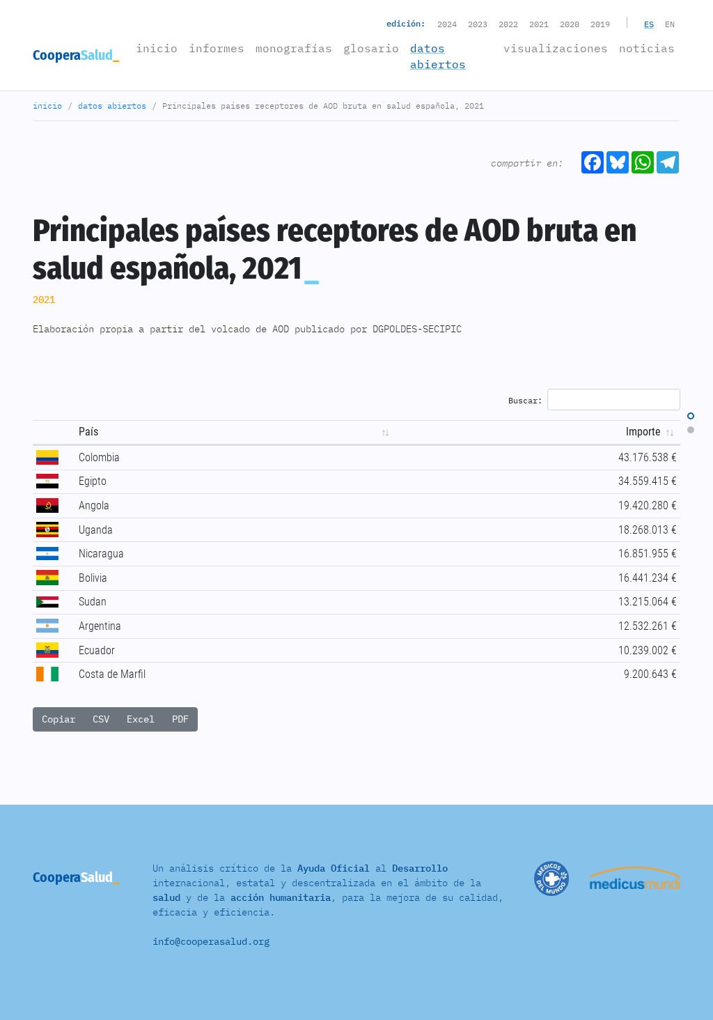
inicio (159, 47)
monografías (294, 48)
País (88, 431)
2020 (569, 24)
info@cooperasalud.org (210, 941)
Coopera (73, 55)
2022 (508, 24)
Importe (646, 431)
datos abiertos (438, 56)
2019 (600, 24)
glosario (371, 48)
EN (670, 24)
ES (649, 24)
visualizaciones (555, 48)
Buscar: (525, 399)
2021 (539, 24)
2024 (447, 24)
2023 (477, 24)
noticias (647, 48)
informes (216, 48)
